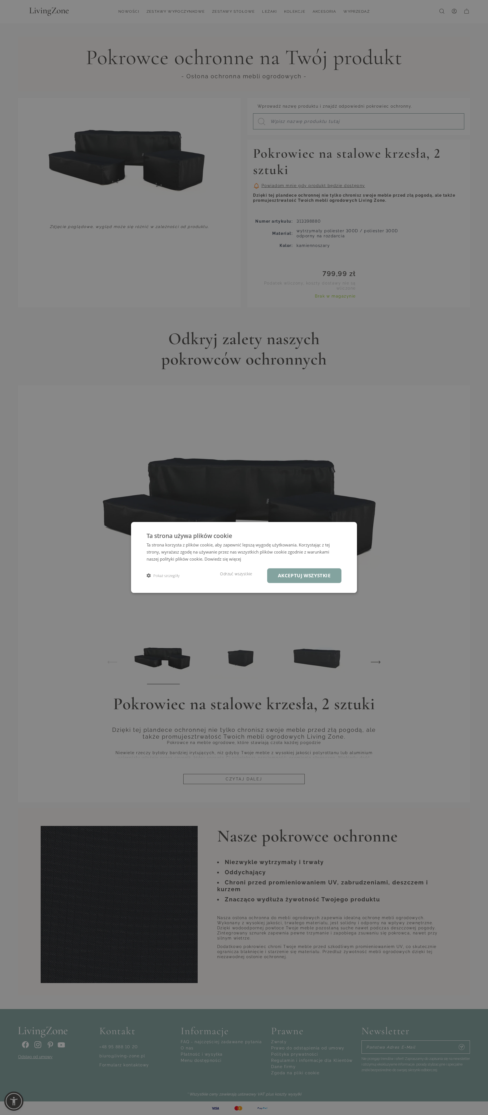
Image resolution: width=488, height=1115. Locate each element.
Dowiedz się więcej (222, 559)
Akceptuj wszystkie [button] (304, 575)
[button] (163, 575)
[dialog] (244, 557)
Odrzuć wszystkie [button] (236, 573)
